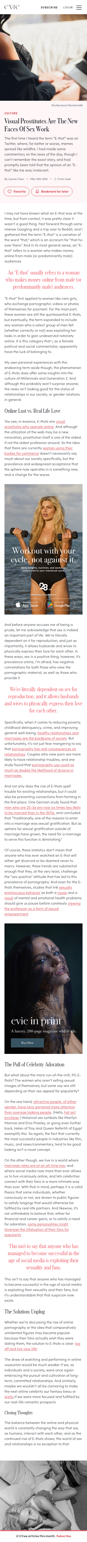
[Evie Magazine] (12, 7)
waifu (9, 1396)
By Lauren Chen (14, 179)
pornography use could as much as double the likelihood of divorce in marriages (39, 770)
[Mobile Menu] (79, 7)
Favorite (20, 191)
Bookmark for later (55, 191)
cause (62, 892)
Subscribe (63, 1536)
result (8, 897)
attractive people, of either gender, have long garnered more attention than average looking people (40, 1106)
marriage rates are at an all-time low (34, 1165)
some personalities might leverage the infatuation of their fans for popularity (36, 1229)
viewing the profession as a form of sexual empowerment (42, 908)
